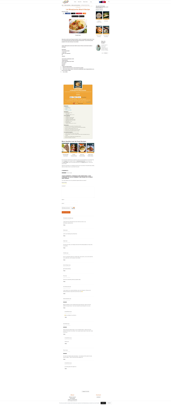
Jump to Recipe (75, 16)
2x (75, 103)
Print (72, 97)
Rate (79, 97)
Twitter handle (65, 162)
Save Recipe (84, 97)
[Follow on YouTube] (105, 2)
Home (75, 1)
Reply (64, 235)
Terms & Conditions (72, 399)
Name (63, 199)
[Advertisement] (78, 380)
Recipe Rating (64, 182)
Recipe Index (85, 1)
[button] (76, 94)
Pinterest (83, 162)
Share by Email (80, 103)
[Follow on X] (102, 2)
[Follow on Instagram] (103, 2)
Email (63, 203)
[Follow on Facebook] (100, 2)
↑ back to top (85, 391)
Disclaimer (72, 398)
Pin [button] (75, 97)
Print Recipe (82, 16)
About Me (79, 1)
